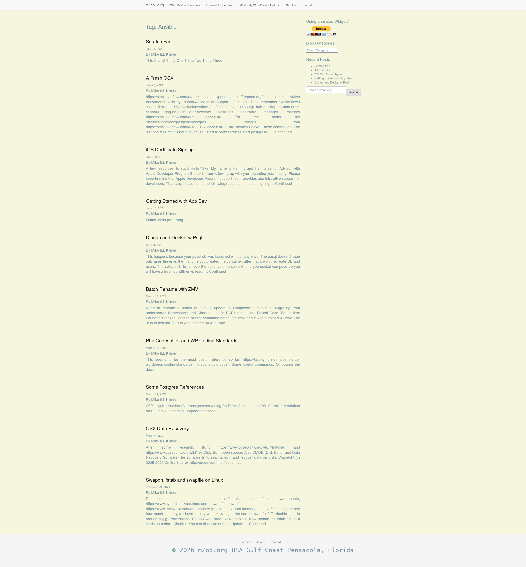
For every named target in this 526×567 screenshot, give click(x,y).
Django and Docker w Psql (174, 237)
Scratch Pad (159, 41)
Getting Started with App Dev (176, 200)
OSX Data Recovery (167, 428)
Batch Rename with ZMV (172, 288)
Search (353, 92)
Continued (283, 131)
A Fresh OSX (159, 77)
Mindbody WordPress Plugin (258, 5)
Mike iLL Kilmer (163, 54)
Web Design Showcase (185, 5)
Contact (246, 542)
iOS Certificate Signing (170, 149)
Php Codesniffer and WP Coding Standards (192, 340)
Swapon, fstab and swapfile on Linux (184, 479)
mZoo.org (155, 5)
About (289, 5)
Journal (307, 5)
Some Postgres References (175, 386)
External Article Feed (219, 5)
